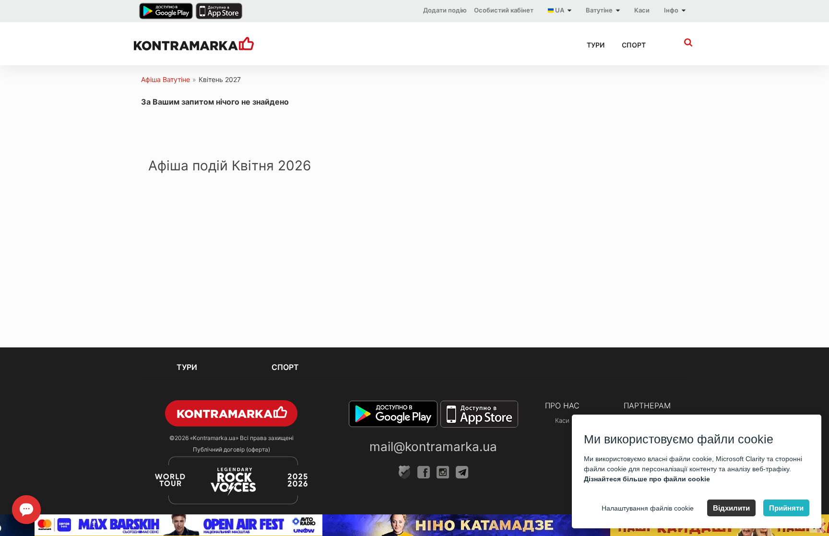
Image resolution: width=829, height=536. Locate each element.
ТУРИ (595, 45)
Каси (642, 10)
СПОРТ (634, 45)
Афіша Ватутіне (165, 79)
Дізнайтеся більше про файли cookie (647, 479)
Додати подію (445, 10)
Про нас (562, 405)
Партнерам (647, 405)
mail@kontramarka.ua (433, 446)
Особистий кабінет (503, 10)
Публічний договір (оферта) (231, 449)
